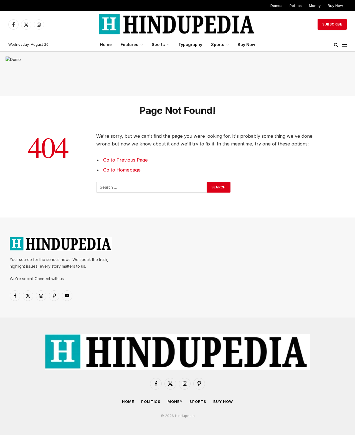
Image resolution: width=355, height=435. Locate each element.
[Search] (336, 45)
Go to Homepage (122, 170)
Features (129, 44)
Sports (158, 44)
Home (106, 44)
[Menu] (344, 45)
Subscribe (332, 24)
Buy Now (335, 5)
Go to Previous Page (125, 160)
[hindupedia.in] (177, 24)
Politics (296, 5)
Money (315, 5)
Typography (190, 44)
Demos (276, 5)
